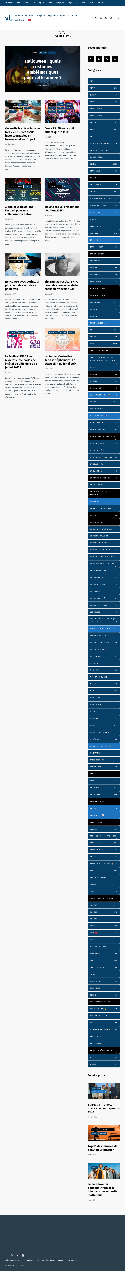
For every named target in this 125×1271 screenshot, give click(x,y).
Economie (103, 233)
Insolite (43, 53)
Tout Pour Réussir (103, 1016)
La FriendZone (103, 485)
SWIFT (103, 974)
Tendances (62, 111)
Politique (103, 787)
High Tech (42, 3)
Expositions (103, 281)
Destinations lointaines (103, 199)
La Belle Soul (103, 464)
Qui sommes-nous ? (12, 1260)
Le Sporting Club (103, 570)
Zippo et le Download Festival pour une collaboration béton (19, 210)
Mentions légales (48, 1260)
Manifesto (103, 670)
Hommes (103, 381)
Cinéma (103, 164)
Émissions (100, 3)
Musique (67, 186)
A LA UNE (34, 53)
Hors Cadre (103, 388)
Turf (103, 1023)
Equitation (103, 261)
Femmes (103, 309)
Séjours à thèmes (103, 877)
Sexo (77, 3)
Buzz (103, 136)
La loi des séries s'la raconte (103, 493)
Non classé (103, 725)
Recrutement (72, 1260)
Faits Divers (103, 302)
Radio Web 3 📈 (103, 815)
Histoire (103, 374)
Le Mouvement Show (103, 543)
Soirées (52, 53)
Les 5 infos (103, 591)
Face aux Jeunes (103, 295)
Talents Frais (103, 981)
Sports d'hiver (103, 967)
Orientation (103, 753)
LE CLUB (103, 515)
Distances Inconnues (103, 205)
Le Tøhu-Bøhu (103, 577)
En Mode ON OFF (103, 240)
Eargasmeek (103, 226)
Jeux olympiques (103, 429)
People (103, 774)
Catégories (40, 15)
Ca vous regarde (103, 157)
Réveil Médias (103, 850)
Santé (103, 870)
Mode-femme (103, 698)
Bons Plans (23, 104)
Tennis (103, 995)
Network (103, 718)
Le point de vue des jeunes (103, 558)
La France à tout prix (103, 478)
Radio (74, 15)
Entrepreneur (103, 247)
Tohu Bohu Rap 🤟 (103, 1009)
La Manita (103, 501)
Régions (69, 104)
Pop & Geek (103, 794)
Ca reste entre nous (103, 150)
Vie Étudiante (103, 1036)
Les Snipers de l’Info (103, 642)
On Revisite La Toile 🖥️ (103, 746)
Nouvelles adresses (103, 732)
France (18, 3)
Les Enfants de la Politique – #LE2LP (103, 620)
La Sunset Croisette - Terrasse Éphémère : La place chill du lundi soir (60, 360)
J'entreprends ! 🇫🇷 (103, 416)
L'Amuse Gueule (103, 443)
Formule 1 (103, 337)
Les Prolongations (103, 635)
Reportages (103, 843)
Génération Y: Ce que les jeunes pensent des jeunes (103, 360)
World (103, 1064)
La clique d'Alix (103, 471)
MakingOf (103, 663)
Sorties (50, 3)
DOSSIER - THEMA (16, 108)
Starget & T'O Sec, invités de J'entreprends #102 (104, 1108)
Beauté (91, 3)
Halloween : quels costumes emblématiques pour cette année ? (42, 69)
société (60, 108)
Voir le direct (22, 20)
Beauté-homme (103, 116)
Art (103, 81)
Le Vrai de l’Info (103, 584)
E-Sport (103, 219)
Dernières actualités (24, 15)
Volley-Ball (103, 1043)
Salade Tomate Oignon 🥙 (103, 864)
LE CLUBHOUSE (103, 522)
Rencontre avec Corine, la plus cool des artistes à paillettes (22, 285)
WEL (103, 1057)
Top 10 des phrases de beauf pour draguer (102, 1148)
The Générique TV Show (103, 1002)
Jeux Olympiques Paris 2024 (103, 437)
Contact (61, 1260)
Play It (103, 781)
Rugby (103, 857)
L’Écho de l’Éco (103, 450)
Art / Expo (103, 88)
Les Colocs (103, 612)
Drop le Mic (103, 212)
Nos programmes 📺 (31, 1260)
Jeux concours (103, 423)
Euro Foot (103, 275)
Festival (103, 316)
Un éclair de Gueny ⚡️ (103, 1029)
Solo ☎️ (103, 933)
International (9, 3)
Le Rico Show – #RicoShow (103, 565)
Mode (83, 3)
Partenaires (103, 767)
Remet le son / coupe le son (103, 837)
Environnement (103, 254)
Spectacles (103, 953)
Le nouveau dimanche (103, 550)
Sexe (103, 891)
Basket (103, 95)
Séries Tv (103, 884)
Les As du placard (103, 605)
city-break (103, 171)
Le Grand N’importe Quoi (103, 529)
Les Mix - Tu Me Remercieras (103, 630)
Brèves (21, 183)
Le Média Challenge (103, 536)
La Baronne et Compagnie (103, 457)
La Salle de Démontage (103, 508)
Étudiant (103, 268)
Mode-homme (103, 705)
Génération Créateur (103, 351)
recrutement (103, 822)
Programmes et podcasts (59, 15)
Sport (33, 3)
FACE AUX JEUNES (103, 288)
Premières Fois (103, 801)
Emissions (96, 1088)
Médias (103, 684)
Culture (26, 3)
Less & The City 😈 (103, 649)
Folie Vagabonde (103, 323)
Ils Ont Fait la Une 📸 (103, 395)
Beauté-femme (103, 109)
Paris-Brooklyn (103, 760)
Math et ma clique (103, 677)
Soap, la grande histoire (103, 898)
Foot (103, 330)
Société (52, 108)
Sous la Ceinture (103, 946)
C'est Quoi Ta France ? (103, 143)
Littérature (103, 656)
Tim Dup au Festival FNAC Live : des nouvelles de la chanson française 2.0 (61, 285)
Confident (103, 178)
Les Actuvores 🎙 (103, 598)
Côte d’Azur (103, 185)
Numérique (103, 739)
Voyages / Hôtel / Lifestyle (64, 3)
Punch (103, 808)
